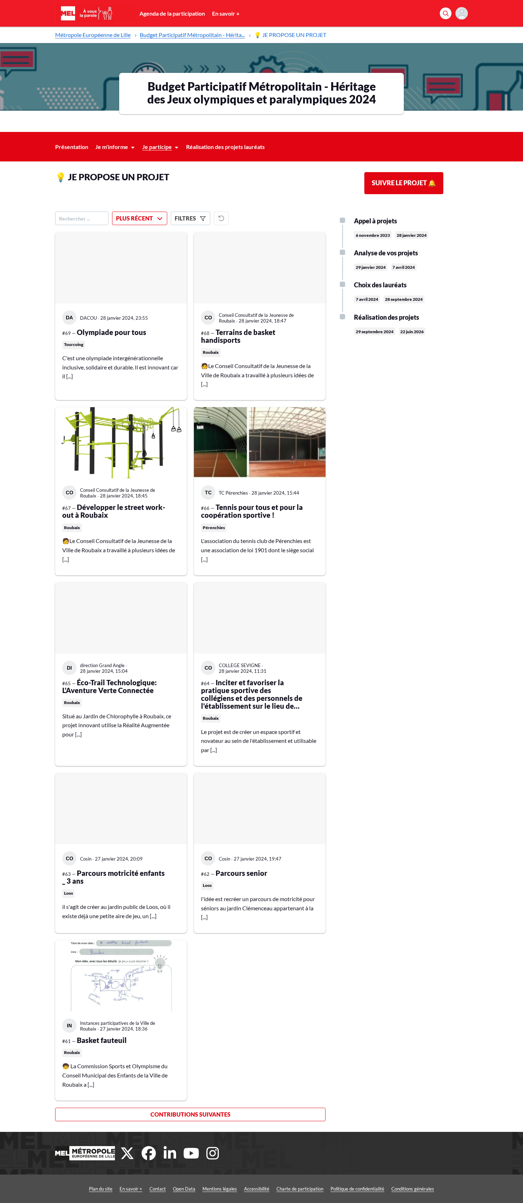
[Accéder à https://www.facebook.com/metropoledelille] (149, 1153)
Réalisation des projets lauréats (225, 146)
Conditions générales (412, 1189)
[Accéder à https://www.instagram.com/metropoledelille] (213, 1153)
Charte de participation (299, 1189)
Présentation (71, 146)
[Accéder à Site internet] (85, 1153)
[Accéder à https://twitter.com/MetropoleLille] (127, 1153)
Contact (157, 1189)
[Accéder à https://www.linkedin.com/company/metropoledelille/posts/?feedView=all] (170, 1153)
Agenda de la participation (172, 13)
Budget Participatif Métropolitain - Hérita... (192, 34)
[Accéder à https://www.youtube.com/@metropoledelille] (191, 1153)
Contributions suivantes (190, 1114)
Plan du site (100, 1189)
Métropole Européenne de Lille (93, 34)
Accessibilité (256, 1189)
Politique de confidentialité (357, 1189)
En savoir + (225, 13)
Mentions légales (219, 1189)
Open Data (184, 1189)
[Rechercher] (445, 13)
